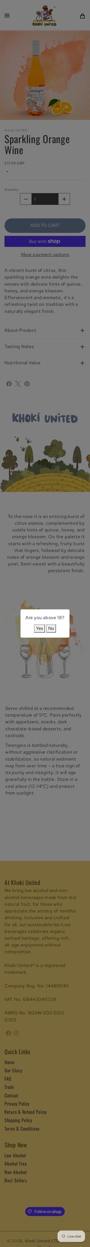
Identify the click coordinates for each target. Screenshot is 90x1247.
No (51, 628)
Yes (39, 628)
